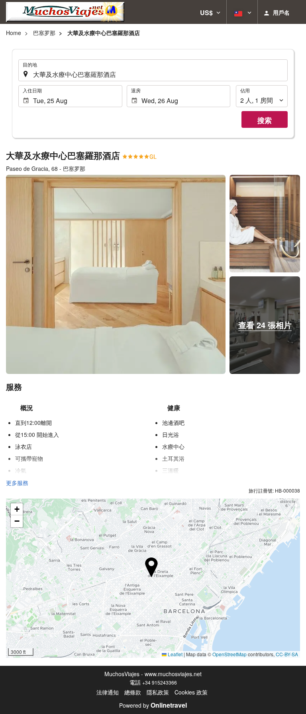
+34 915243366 (159, 682)
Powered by (153, 705)
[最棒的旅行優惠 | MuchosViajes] (65, 12)
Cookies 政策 (191, 692)
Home (13, 33)
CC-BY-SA (287, 654)
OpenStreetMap (229, 654)
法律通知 (107, 692)
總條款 (132, 692)
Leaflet (174, 654)
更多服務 (17, 483)
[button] (210, 12)
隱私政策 (158, 692)
